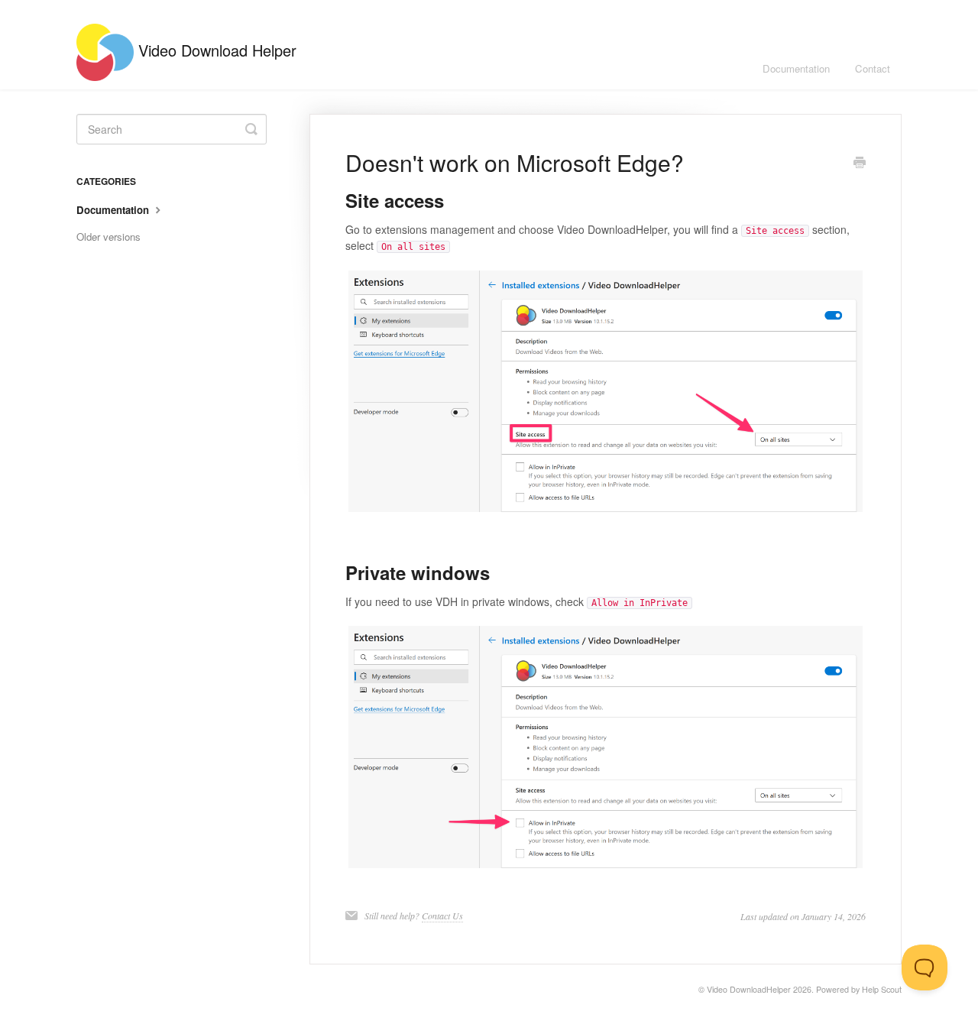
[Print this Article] (859, 163)
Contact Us (442, 915)
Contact (872, 68)
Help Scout (882, 989)
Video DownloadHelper (749, 989)
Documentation (796, 68)
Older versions (108, 236)
